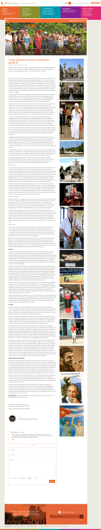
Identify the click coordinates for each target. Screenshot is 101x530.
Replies (30, 478)
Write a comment (50, 428)
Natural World (25, 15)
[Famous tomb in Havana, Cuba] (72, 182)
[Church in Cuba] (72, 100)
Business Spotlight (47, 11)
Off (24, 478)
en (66, 3)
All (35, 478)
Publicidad (45, 525)
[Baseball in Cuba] (72, 283)
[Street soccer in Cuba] (72, 345)
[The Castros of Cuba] (72, 436)
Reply (13, 439)
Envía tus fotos (56, 525)
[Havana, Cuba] (72, 81)
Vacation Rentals (87, 13)
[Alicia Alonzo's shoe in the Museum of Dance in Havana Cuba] (72, 267)
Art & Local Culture (27, 10)
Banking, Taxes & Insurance (69, 11)
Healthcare (4, 11)
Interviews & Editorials (48, 10)
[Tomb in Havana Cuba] (72, 205)
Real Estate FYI (86, 11)
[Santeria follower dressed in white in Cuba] (72, 140)
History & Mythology (27, 14)
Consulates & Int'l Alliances (9, 13)
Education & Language (47, 14)
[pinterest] (75, 20)
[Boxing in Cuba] (72, 318)
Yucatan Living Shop (7, 14)
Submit (52, 481)
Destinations (25, 11)
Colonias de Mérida (87, 14)
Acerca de (40, 525)
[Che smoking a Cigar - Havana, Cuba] (72, 371)
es (69, 3)
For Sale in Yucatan (87, 10)
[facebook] (71, 20)
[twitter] (73, 20)
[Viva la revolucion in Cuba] (72, 404)
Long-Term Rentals (87, 15)
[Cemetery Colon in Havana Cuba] (72, 157)
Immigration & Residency (69, 10)
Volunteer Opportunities (48, 13)
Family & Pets (5, 10)
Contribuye (50, 525)
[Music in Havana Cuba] (72, 249)
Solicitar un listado (63, 525)
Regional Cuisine (26, 13)
